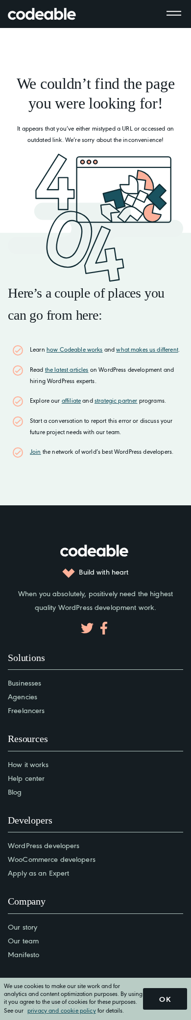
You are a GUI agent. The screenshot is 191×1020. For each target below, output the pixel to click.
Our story (22, 926)
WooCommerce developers (52, 859)
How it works (28, 764)
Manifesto (23, 954)
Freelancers (26, 710)
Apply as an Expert (38, 872)
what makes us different (147, 349)
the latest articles (67, 369)
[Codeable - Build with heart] (52, 14)
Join (35, 451)
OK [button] (165, 998)
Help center (26, 777)
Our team (23, 940)
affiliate (71, 400)
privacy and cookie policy (61, 1010)
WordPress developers (44, 845)
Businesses (24, 682)
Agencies (22, 696)
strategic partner (116, 400)
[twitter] (87, 628)
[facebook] (103, 628)
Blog (15, 791)
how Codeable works (75, 349)
